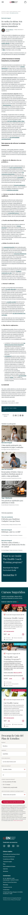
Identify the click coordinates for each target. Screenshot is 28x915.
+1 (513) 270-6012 (14, 880)
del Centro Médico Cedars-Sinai (15, 121)
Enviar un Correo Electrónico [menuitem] (10, 882)
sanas (11, 377)
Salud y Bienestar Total (15, 11)
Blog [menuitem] (4, 864)
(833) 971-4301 (11, 878)
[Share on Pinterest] (23, 415)
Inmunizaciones (7, 105)
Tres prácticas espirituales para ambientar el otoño (12, 502)
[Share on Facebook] (16, 415)
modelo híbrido (5, 43)
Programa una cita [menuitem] (7, 887)
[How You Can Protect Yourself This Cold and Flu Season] (14, 433)
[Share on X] (18, 415)
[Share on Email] (13, 415)
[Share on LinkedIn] (20, 415)
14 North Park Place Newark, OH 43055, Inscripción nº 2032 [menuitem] (13, 892)
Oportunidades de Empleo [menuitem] (9, 866)
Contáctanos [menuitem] (6, 889)
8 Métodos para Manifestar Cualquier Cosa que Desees (10, 520)
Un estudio (20, 177)
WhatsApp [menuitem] (5, 884)
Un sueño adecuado (10, 289)
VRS (4, 50)
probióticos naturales (12, 190)
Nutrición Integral (5, 13)
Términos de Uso (7, 899)
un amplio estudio (11, 302)
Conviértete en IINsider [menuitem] (8, 859)
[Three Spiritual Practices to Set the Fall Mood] (14, 489)
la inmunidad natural (13, 213)
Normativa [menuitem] (5, 871)
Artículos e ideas (5, 11)
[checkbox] (14, 784)
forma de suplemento (19, 185)
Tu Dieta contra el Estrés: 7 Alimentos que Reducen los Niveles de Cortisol (13, 545)
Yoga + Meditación (6, 498)
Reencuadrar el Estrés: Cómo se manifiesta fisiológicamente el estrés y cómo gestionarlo (12, 474)
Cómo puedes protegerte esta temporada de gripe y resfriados (12, 446)
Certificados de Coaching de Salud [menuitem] (11, 854)
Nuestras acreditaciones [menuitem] (9, 856)
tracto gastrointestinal (15, 167)
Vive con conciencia (7, 469)
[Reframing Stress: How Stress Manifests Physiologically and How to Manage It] (14, 460)
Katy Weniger (10, 29)
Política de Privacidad (18, 820)
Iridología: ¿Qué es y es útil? (11, 532)
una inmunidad (22, 375)
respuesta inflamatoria (20, 253)
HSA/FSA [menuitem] (5, 868)
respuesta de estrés (9, 247)
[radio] (14, 782)
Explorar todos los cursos (9, 601)
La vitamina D (7, 356)
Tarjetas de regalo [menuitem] (7, 861)
